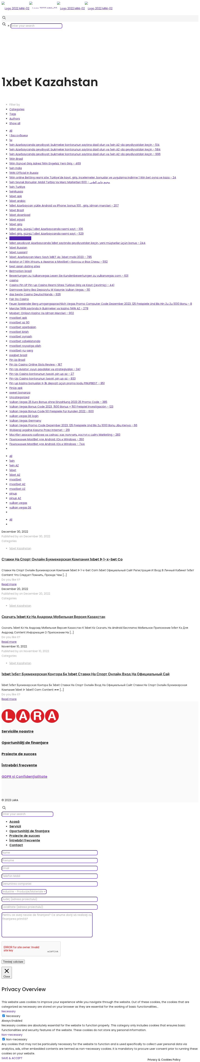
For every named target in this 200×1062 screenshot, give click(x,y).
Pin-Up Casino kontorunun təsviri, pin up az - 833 (42, 378)
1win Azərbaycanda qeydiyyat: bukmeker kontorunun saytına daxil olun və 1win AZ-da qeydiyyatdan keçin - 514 (84, 145)
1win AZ (14, 465)
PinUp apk (15, 388)
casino (13, 280)
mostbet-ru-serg (21, 350)
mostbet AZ (17, 484)
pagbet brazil (18, 355)
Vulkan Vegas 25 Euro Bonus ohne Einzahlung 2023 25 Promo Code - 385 (58, 402)
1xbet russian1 (18, 252)
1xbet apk (15, 196)
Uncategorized (19, 397)
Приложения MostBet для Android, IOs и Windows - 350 (46, 439)
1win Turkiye (17, 187)
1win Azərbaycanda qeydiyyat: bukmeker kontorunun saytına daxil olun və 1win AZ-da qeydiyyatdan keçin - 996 (85, 154)
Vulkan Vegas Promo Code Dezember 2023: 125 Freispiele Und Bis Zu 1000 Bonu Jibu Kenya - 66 (73, 425)
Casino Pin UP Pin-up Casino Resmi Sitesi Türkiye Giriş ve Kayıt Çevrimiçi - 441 (61, 285)
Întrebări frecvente (19, 765)
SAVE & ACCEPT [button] (12, 1058)
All (10, 131)
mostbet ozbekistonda (24, 341)
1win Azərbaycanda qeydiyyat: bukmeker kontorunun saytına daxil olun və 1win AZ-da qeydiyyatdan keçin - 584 (85, 149)
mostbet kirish (19, 332)
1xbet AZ (14, 475)
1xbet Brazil (16, 210)
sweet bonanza (19, 393)
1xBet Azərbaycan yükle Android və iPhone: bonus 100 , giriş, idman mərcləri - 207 (64, 205)
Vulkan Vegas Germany (25, 421)
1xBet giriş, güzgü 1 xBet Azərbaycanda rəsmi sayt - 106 (46, 229)
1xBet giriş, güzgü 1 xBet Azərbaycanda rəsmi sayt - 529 (46, 234)
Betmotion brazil (20, 271)
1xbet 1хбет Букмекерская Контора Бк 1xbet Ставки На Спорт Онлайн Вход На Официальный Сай (86, 674)
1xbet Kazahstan (20, 238)
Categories (16, 109)
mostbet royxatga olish (25, 346)
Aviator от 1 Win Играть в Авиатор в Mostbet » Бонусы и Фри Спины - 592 (58, 262)
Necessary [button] (9, 1011)
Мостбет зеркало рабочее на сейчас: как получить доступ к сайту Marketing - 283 (64, 435)
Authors (14, 119)
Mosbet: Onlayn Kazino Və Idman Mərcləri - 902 (41, 313)
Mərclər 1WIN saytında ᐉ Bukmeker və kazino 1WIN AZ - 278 (48, 308)
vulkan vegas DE (20, 507)
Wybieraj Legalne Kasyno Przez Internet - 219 (39, 430)
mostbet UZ (17, 489)
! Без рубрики (18, 135)
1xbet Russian (18, 248)
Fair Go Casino (19, 299)
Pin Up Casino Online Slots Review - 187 (35, 364)
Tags (12, 114)
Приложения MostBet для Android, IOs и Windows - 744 (47, 444)
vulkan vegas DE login (23, 416)
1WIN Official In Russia (23, 173)
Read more (9, 584)
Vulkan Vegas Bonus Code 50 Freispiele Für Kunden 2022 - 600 (51, 411)
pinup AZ (15, 498)
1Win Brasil (16, 159)
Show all (14, 123)
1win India (15, 168)
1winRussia (16, 191)
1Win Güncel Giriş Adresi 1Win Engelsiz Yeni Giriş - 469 (45, 163)
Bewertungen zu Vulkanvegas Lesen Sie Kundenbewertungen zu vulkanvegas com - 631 (68, 276)
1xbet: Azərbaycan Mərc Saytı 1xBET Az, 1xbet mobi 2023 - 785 (50, 257)
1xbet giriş (15, 224)
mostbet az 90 (19, 322)
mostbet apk (18, 318)
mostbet (15, 479)
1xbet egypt (17, 220)
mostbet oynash (20, 336)
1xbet (12, 470)
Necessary (13, 1016)
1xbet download (19, 215)
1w (10, 140)
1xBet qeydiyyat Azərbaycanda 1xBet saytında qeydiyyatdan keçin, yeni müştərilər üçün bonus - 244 (77, 243)
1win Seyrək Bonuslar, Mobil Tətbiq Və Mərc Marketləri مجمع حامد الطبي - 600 (59, 182)
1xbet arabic (17, 201)
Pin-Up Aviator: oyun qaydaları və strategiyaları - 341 (44, 369)
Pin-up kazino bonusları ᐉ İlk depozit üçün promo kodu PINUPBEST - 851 (57, 383)
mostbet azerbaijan (22, 327)
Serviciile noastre (18, 731)
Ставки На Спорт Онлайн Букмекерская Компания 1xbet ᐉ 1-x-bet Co (62, 559)
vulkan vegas (18, 503)
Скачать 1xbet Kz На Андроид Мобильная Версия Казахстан (53, 616)
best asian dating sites (24, 266)
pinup (13, 493)
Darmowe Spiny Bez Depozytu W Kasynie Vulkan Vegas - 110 (49, 290)
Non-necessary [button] (12, 1035)
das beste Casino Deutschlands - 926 (35, 294)
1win (12, 461)
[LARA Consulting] (57, 8)
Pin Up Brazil (17, 360)
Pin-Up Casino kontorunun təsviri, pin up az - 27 (41, 374)
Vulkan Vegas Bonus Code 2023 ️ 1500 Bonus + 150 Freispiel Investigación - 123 (61, 407)
